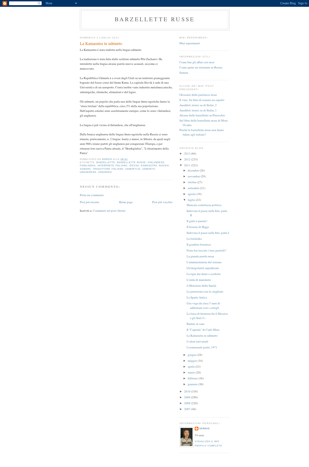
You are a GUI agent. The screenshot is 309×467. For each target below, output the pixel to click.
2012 (187, 159)
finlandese (156, 162)
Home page (126, 202)
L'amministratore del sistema (204, 262)
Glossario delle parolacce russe (198, 95)
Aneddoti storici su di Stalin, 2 (198, 105)
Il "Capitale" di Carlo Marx (203, 330)
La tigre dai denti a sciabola (204, 274)
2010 (187, 391)
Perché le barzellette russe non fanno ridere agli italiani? (201, 132)
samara (85, 169)
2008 (187, 403)
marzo (192, 372)
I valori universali (197, 341)
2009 (187, 397)
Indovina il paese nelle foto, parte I (208, 233)
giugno (192, 355)
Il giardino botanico (199, 244)
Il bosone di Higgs (198, 227)
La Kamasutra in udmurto (202, 335)
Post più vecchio (162, 202)
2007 (187, 409)
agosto (192, 194)
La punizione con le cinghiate (205, 291)
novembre (194, 176)
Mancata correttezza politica (204, 205)
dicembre (194, 170)
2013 (187, 153)
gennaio (193, 384)
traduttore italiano (108, 169)
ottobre (192, 182)
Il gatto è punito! (197, 221)
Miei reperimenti (189, 43)
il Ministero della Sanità (201, 286)
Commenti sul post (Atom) (109, 211)
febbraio (193, 378)
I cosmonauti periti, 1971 (202, 347)
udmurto (148, 169)
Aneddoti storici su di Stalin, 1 (198, 110)
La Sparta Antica (197, 297)
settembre (194, 188)
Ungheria (105, 172)
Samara (183, 72)
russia (164, 165)
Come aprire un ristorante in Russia (200, 67)
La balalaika (194, 239)
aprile (191, 366)
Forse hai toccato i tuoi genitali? (206, 250)
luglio (192, 200)
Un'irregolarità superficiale (203, 268)
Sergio (204, 428)
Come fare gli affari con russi (196, 62)
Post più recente (89, 202)
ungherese (88, 172)
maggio (193, 361)
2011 (187, 165)
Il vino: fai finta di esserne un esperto (201, 100)
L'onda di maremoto (199, 280)
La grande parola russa (200, 256)
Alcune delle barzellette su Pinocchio (202, 115)
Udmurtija (132, 169)
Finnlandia (88, 165)
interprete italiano (112, 165)
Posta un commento (92, 195)
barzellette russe (155, 19)
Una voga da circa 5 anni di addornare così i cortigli (203, 305)
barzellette (105, 162)
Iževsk (134, 165)
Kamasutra (149, 165)
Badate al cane (195, 324)
